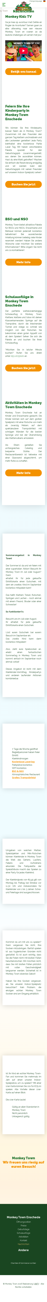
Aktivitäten (23, 1236)
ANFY (36, 1284)
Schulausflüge (23, 1233)
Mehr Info (23, 262)
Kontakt (23, 1240)
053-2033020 (17, 356)
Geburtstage (23, 1229)
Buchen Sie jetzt (23, 184)
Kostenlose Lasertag (23, 761)
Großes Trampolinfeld (24, 777)
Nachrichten (23, 1244)
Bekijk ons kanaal (23, 71)
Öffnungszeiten (23, 1222)
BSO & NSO (18, 771)
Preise (23, 1225)
